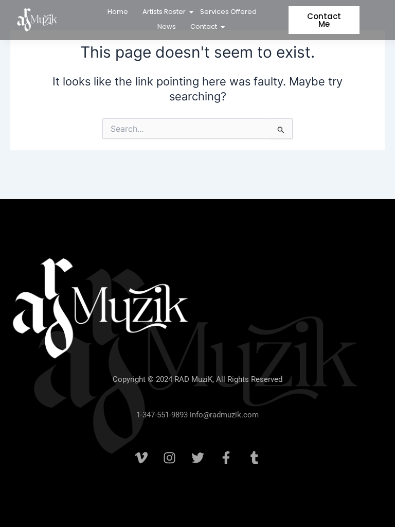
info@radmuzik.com (223, 414)
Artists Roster (164, 11)
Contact (203, 26)
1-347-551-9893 (162, 414)
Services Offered (228, 11)
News (166, 26)
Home (117, 11)
